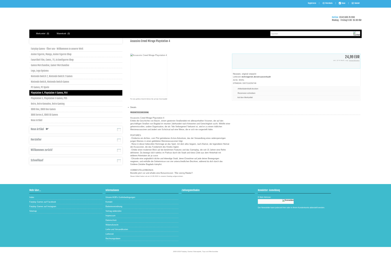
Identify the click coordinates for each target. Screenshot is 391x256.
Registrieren (312, 3)
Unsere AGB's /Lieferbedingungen (120, 197)
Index (31, 197)
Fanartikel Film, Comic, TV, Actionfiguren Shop (52, 59)
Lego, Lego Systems (40, 70)
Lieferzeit (110, 234)
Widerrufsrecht (112, 225)
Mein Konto (329, 3)
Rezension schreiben (246, 93)
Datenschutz (111, 220)
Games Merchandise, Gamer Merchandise (50, 65)
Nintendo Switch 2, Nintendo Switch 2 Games (51, 76)
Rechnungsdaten (113, 238)
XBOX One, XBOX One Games (43, 109)
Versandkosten (354, 60)
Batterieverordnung (114, 206)
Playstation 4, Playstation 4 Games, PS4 (49, 92)
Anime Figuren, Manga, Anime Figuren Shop (51, 54)
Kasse (343, 3)
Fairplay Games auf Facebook (42, 202)
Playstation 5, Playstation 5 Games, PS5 (49, 98)
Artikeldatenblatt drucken (248, 89)
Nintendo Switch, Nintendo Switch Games (50, 81)
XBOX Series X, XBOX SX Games (44, 114)
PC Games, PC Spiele (40, 87)
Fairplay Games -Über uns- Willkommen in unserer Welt (57, 48)
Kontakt (357, 3)
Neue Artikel (36, 120)
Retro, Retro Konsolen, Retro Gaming (48, 103)
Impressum (110, 215)
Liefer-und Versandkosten (117, 229)
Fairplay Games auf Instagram (42, 206)
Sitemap (33, 211)
